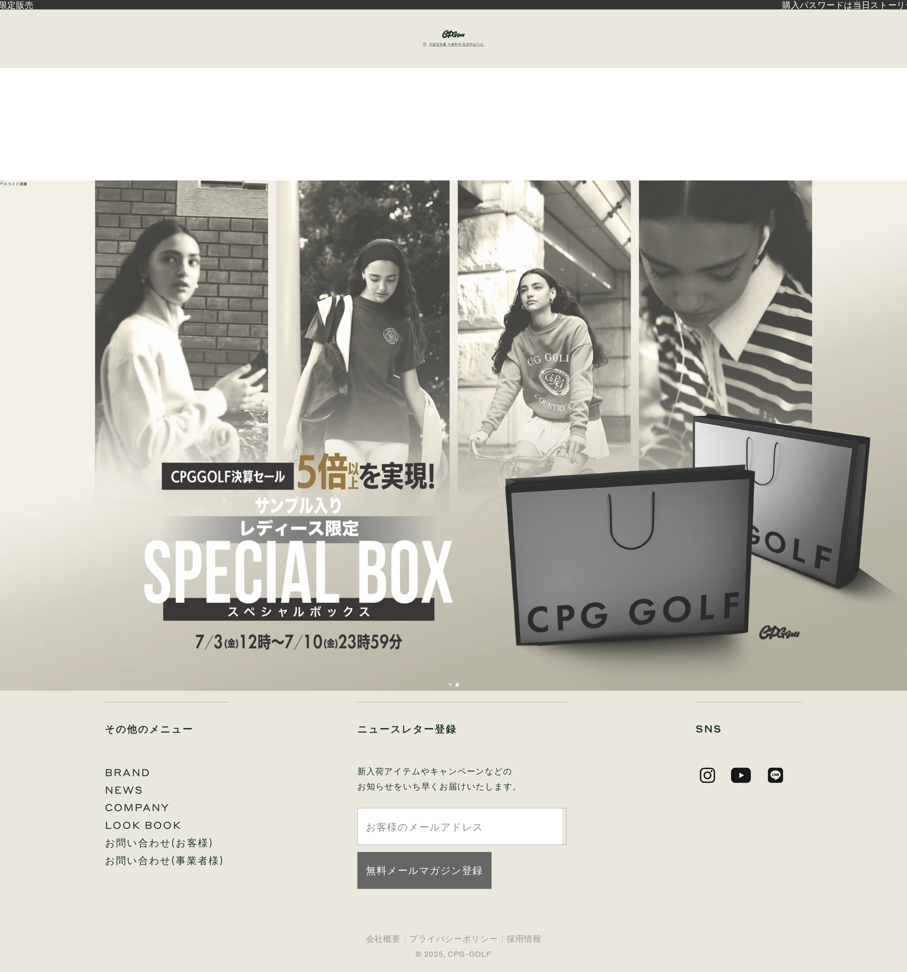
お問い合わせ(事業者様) (164, 860)
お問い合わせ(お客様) (159, 842)
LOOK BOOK (143, 824)
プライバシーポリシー (453, 938)
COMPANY (137, 807)
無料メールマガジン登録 (424, 870)
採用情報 (524, 938)
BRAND (127, 772)
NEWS (124, 789)
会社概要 (383, 938)
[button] (454, 44)
